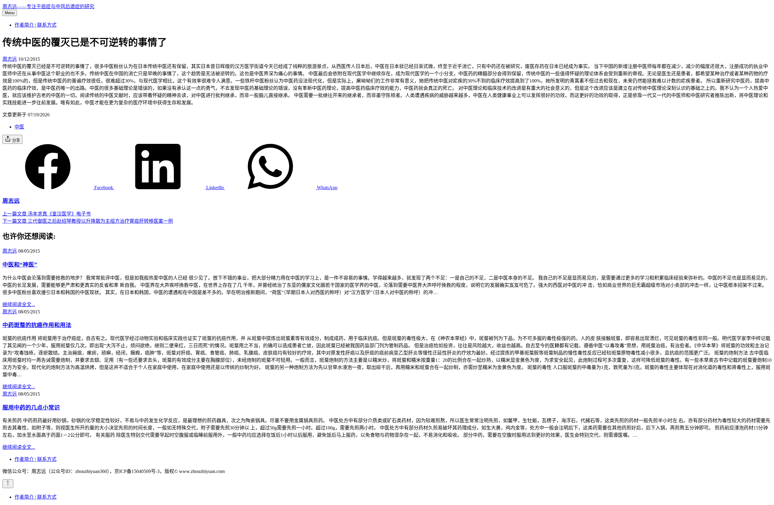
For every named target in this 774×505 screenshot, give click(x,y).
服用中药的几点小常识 (31, 407)
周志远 (9, 59)
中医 (19, 126)
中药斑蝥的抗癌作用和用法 (36, 325)
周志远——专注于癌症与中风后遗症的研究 (48, 6)
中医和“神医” (19, 264)
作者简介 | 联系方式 (36, 25)
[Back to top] (7, 483)
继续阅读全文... (18, 304)
